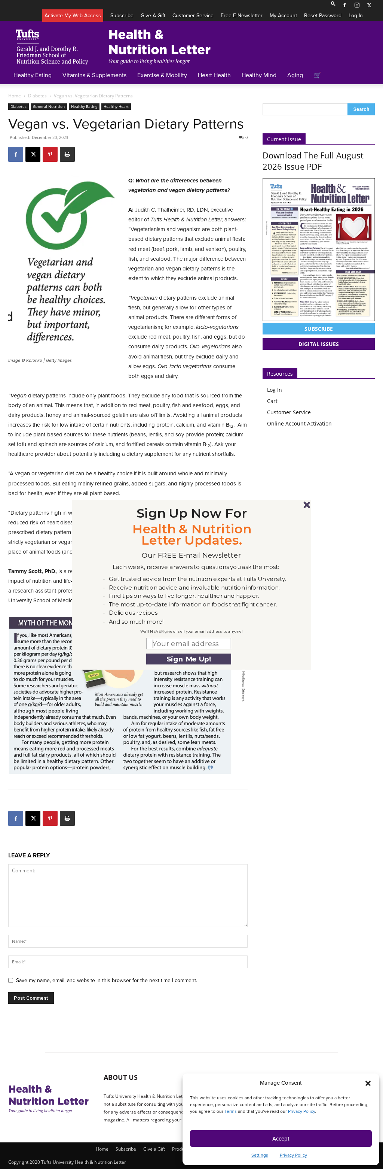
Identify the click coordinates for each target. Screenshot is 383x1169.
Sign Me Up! (188, 658)
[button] (191, 513)
